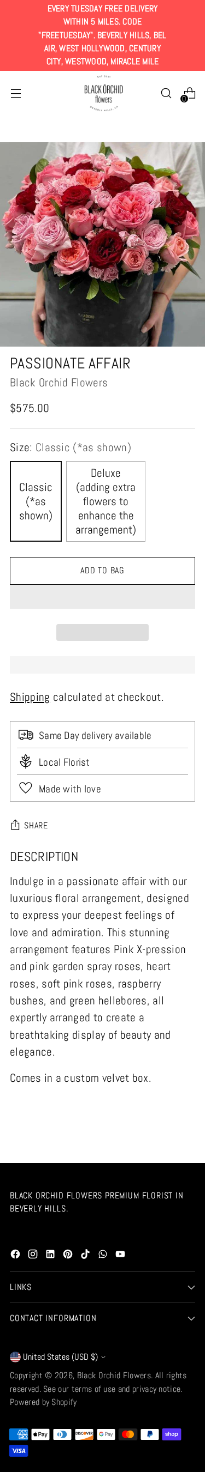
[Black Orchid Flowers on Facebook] (16, 1255)
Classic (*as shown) (35, 501)
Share (36, 825)
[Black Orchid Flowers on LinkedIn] (51, 1255)
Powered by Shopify (43, 1402)
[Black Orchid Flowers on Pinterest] (68, 1255)
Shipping (30, 697)
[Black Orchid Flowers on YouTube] (121, 1255)
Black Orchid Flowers (59, 382)
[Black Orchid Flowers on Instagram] (33, 1255)
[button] (102, 597)
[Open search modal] (166, 93)
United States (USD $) (60, 1356)
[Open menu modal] (15, 93)
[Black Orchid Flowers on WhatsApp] (103, 1255)
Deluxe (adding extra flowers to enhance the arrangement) (105, 501)
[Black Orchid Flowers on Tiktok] (86, 1255)
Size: (70, 447)
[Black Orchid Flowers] (102, 93)
